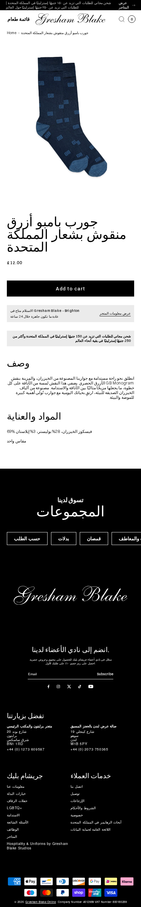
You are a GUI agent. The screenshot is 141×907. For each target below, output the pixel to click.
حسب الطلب (27, 538)
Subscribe (105, 674)
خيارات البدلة (16, 793)
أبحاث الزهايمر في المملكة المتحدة (95, 822)
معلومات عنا (15, 786)
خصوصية (76, 815)
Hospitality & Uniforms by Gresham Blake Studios (37, 845)
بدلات (63, 538)
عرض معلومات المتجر (115, 313)
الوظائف (13, 829)
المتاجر (12, 836)
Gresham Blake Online (40, 902)
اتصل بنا (76, 786)
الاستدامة (13, 815)
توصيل (75, 793)
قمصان (94, 538)
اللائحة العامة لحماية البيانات (90, 829)
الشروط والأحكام (83, 807)
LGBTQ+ (14, 807)
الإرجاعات (77, 800)
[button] (122, 19)
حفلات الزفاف (17, 800)
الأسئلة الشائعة (17, 822)
